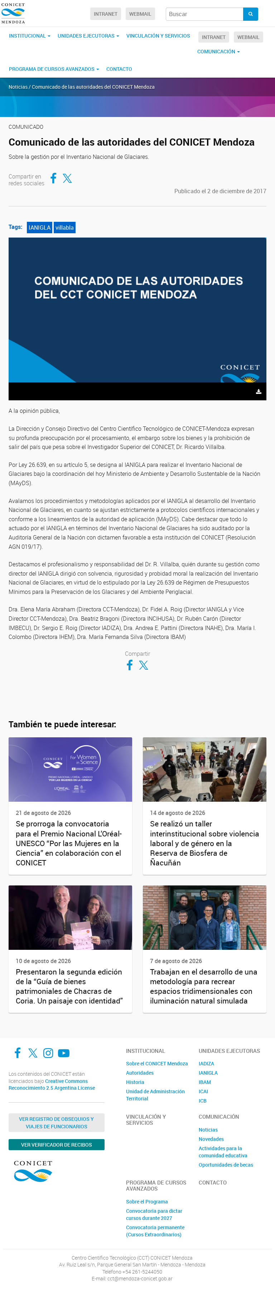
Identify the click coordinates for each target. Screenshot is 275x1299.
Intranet (105, 13)
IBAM (205, 1082)
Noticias (208, 1129)
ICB (203, 1100)
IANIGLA (39, 227)
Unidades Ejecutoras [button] (87, 35)
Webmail (140, 13)
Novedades (211, 1139)
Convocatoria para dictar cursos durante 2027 (154, 1214)
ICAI (203, 1091)
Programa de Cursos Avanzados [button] (52, 68)
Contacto (119, 68)
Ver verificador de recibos (56, 1144)
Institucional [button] (28, 35)
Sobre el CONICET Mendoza (157, 1063)
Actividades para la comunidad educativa (223, 1152)
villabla (65, 227)
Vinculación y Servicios (158, 35)
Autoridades (140, 1072)
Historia (135, 1082)
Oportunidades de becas (226, 1164)
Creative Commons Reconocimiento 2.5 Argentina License (52, 1084)
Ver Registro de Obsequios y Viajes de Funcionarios (56, 1122)
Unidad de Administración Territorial (155, 1095)
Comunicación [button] (216, 51)
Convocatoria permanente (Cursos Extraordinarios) (155, 1231)
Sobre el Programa (147, 1201)
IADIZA (206, 1063)
